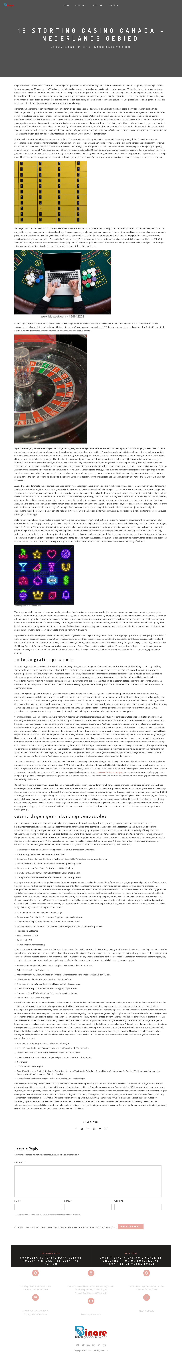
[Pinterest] (99, 1345)
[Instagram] (93, 1345)
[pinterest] (94, 1130)
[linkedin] (88, 1130)
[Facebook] (77, 1345)
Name (17, 1201)
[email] (106, 1130)
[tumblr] (100, 1130)
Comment (20, 1162)
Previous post (51, 1253)
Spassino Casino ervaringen (109, 772)
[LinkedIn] (88, 1345)
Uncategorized (121, 47)
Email (68, 1201)
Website (118, 1201)
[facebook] (76, 1130)
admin (86, 47)
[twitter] (82, 1130)
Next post (131, 1253)
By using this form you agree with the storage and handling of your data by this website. (66, 1227)
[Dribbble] (104, 1345)
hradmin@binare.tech (91, 1314)
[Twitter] (83, 1345)
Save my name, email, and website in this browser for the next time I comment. (49, 1215)
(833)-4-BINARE (146, 1310)
